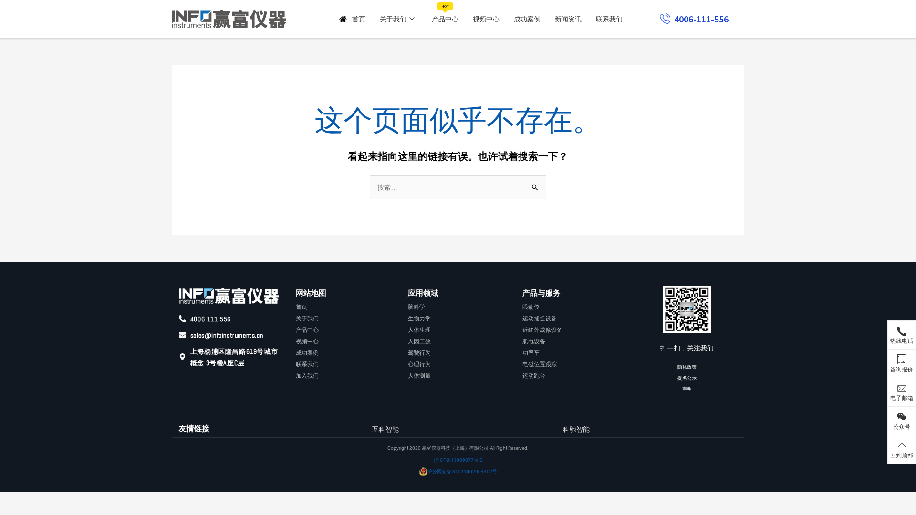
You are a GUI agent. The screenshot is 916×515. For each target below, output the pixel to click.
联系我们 (609, 19)
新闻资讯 (568, 19)
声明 (687, 389)
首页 (358, 19)
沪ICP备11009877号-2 (458, 460)
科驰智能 (576, 429)
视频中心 (486, 19)
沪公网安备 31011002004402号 (462, 471)
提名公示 (687, 378)
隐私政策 (687, 367)
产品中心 (445, 13)
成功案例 (527, 19)
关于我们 (393, 19)
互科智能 (385, 429)
